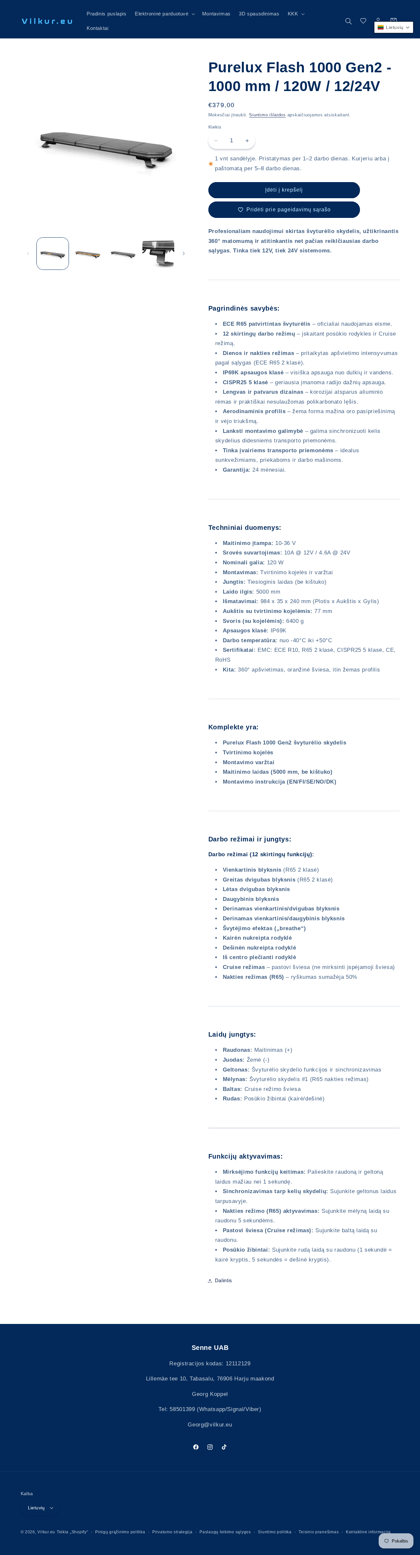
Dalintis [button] (223, 1280)
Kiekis (214, 127)
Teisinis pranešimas (319, 1532)
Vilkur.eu (46, 1532)
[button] (164, 14)
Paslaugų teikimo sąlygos (225, 1532)
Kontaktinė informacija (368, 1532)
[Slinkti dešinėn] (184, 254)
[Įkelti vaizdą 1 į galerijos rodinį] (53, 254)
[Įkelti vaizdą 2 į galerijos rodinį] (88, 254)
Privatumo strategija (172, 1532)
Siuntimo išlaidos (267, 115)
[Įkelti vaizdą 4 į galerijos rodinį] (158, 254)
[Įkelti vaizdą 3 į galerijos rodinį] (123, 254)
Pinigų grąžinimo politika (120, 1532)
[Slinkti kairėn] (28, 254)
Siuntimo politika (275, 1532)
